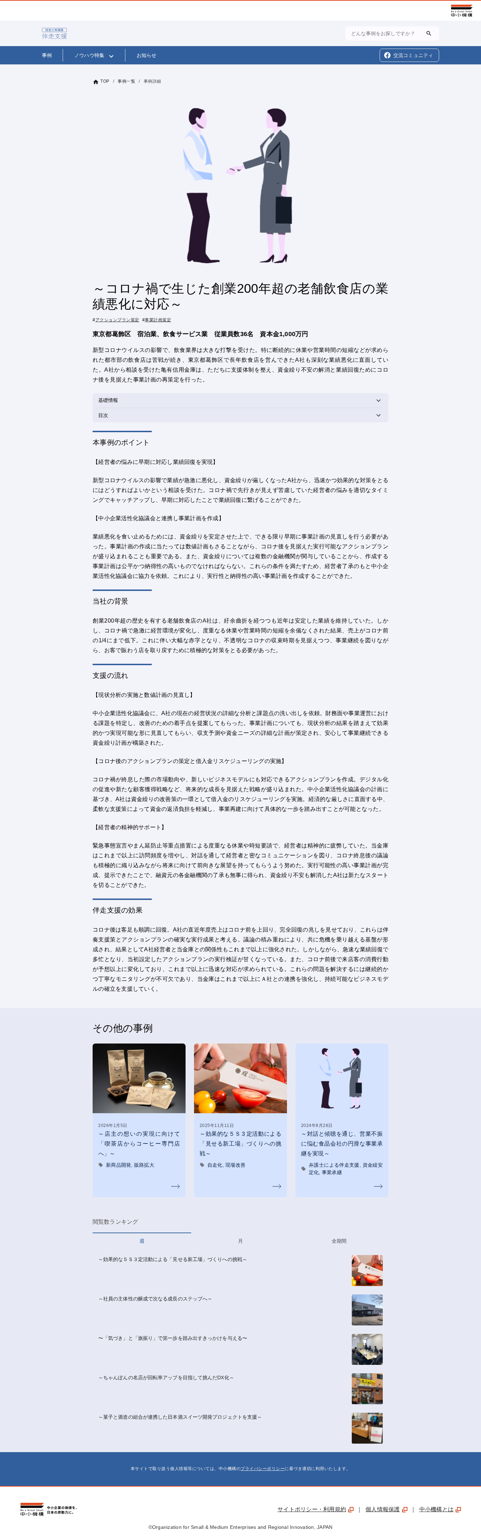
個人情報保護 (383, 1509)
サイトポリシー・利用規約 (311, 1509)
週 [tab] (141, 1241)
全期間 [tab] (339, 1241)
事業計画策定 (158, 319)
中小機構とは (436, 1509)
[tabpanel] (240, 1350)
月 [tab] (240, 1241)
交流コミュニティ (413, 55)
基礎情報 (243, 400)
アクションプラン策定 (117, 319)
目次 (243, 415)
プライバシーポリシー (263, 1468)
